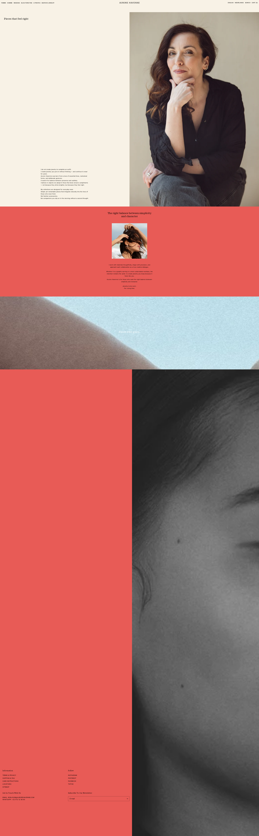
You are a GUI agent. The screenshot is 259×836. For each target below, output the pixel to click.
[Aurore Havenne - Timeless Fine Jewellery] (129, 2)
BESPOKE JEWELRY (48, 3)
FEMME (3, 3)
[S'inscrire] (127, 798)
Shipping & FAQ (9, 778)
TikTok (71, 784)
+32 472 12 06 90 (18, 799)
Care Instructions (10, 781)
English (231, 2)
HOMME (9, 3)
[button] (248, 3)
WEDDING (17, 3)
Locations (7, 784)
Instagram (72, 775)
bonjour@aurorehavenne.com (21, 797)
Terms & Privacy (9, 775)
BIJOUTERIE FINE (26, 3)
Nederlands (239, 2)
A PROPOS (36, 3)
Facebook (72, 781)
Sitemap (6, 787)
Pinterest (72, 778)
